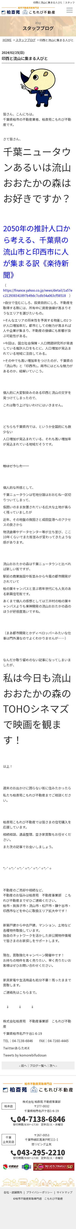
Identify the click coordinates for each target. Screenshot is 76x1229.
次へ (52, 1065)
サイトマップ (64, 1192)
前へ (24, 1065)
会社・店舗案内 (13, 1192)
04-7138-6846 (41, 1118)
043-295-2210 (41, 1152)
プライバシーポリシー (39, 1192)
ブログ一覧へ (38, 1065)
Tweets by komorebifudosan (24, 1055)
